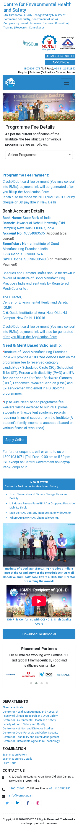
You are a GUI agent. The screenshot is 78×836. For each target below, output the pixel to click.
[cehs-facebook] (28, 803)
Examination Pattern (15, 754)
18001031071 (31, 68)
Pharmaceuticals (13, 707)
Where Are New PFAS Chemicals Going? (34, 517)
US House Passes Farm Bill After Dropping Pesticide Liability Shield (42, 505)
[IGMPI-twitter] (7, 803)
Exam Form (9, 763)
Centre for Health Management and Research (30, 711)
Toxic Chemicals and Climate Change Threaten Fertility (38, 496)
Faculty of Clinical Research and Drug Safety (30, 715)
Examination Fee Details (17, 758)
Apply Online (14, 440)
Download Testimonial (39, 634)
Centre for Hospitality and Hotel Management (31, 736)
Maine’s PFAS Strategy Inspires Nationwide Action (41, 512)
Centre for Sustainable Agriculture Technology (31, 741)
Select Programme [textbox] (22, 155)
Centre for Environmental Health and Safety (29, 486)
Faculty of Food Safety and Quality (24, 724)
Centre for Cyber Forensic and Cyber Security (30, 732)
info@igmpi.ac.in (15, 467)
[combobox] (39, 155)
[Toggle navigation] (67, 82)
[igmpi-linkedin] (17, 803)
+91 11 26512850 (64, 68)
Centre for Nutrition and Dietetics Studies (28, 728)
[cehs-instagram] (37, 803)
